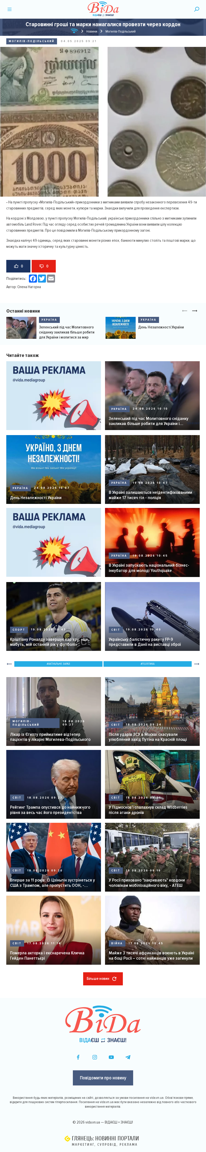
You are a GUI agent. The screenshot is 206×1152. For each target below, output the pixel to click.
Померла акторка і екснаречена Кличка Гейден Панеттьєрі (47, 955)
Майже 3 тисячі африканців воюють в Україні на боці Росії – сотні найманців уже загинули (151, 955)
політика (148, 664)
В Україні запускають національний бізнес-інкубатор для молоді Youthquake (149, 568)
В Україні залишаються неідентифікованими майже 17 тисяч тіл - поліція (150, 495)
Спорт (19, 630)
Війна (117, 943)
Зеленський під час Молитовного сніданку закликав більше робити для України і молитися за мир (66, 332)
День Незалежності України (161, 327)
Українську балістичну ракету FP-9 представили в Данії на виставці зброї (145, 642)
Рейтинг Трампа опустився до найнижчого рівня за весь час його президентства (50, 810)
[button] (195, 311)
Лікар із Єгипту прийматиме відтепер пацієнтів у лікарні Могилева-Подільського (50, 737)
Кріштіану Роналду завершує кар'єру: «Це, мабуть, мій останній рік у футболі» (49, 642)
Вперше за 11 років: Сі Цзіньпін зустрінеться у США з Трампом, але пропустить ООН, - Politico (52, 882)
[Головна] (74, 31)
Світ (115, 630)
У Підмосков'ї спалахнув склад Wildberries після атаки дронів (148, 810)
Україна (49, 320)
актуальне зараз (59, 664)
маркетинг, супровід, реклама (105, 1144)
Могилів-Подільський (32, 41)
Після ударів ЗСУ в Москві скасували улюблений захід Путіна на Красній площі (148, 737)
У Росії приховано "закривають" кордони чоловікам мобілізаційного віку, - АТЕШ (147, 882)
